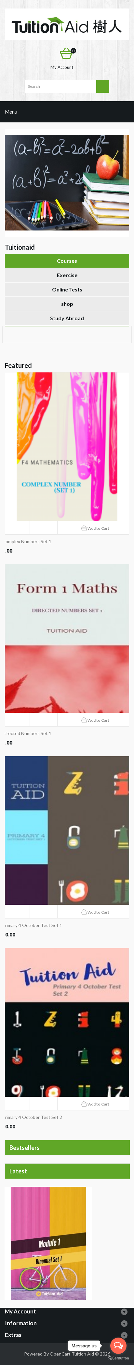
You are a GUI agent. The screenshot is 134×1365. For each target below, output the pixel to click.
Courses (67, 261)
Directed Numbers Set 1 (26, 733)
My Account (61, 67)
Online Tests (67, 289)
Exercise (67, 275)
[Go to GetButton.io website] (118, 1358)
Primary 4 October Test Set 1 (32, 925)
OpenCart (60, 1354)
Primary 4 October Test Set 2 (32, 1117)
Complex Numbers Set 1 (26, 541)
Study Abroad (67, 318)
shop (67, 304)
